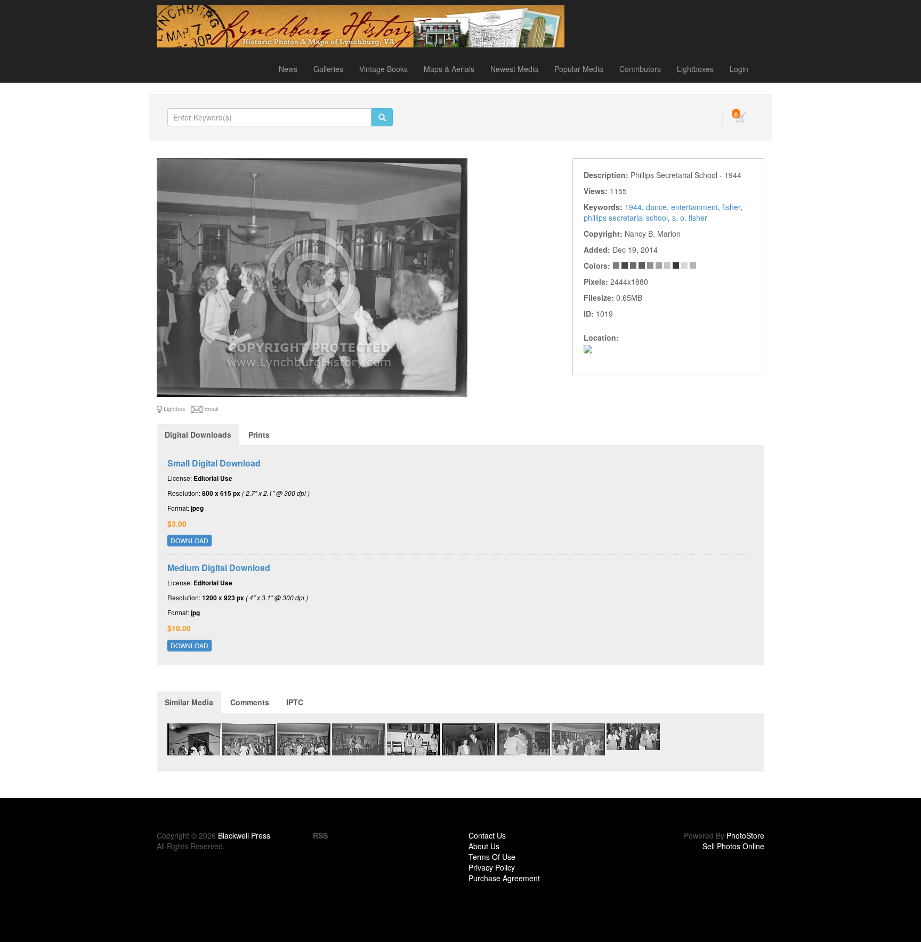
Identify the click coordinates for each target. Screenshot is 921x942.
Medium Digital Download (218, 567)
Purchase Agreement (504, 878)
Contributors (640, 68)
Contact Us (487, 835)
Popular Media (578, 68)
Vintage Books (383, 68)
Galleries (328, 68)
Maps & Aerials (449, 68)
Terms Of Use (491, 856)
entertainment (694, 207)
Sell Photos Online (733, 846)
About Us (483, 846)
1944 (633, 207)
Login (739, 68)
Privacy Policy (491, 867)
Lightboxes (695, 68)
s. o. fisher (689, 217)
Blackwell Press (244, 835)
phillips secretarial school (626, 217)
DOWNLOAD (189, 540)
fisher (731, 207)
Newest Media (514, 68)
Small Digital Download (214, 463)
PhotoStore (745, 835)
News (288, 68)
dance (656, 207)
